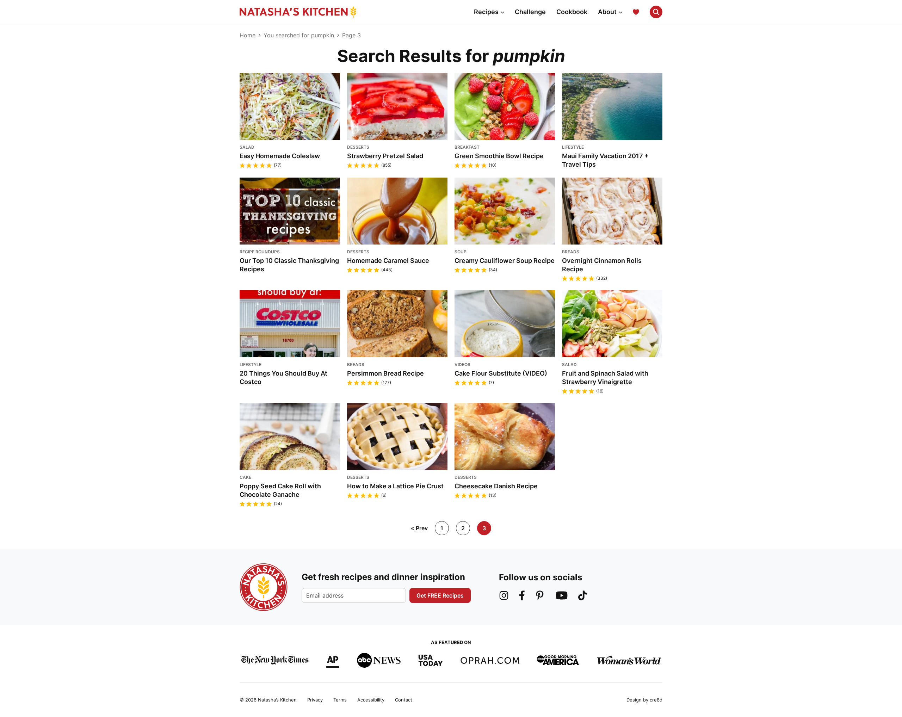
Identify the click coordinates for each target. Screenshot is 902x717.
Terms (340, 700)
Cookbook (571, 12)
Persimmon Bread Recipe (385, 373)
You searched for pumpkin (299, 35)
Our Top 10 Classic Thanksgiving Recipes (289, 265)
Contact (403, 700)
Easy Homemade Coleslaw (280, 156)
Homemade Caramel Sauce (388, 260)
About (607, 12)
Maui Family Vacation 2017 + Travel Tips (605, 160)
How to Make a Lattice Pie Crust (395, 486)
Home (247, 35)
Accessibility (370, 700)
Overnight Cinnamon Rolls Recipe (602, 265)
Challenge (530, 12)
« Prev (419, 528)
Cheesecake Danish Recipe (496, 486)
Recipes (486, 12)
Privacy (315, 700)
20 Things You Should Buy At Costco (283, 377)
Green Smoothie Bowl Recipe (499, 156)
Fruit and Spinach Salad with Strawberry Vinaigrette (605, 377)
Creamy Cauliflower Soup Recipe (505, 260)
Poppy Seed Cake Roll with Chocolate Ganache (280, 490)
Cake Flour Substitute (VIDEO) (501, 373)
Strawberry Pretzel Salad (385, 156)
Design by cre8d (644, 700)
